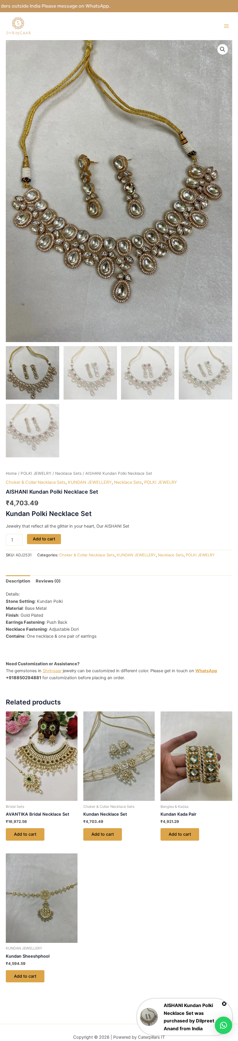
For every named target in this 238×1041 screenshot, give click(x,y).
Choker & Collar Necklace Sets (36, 482)
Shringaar (52, 670)
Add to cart (44, 539)
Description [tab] (18, 581)
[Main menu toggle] (226, 26)
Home (11, 473)
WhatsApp (206, 670)
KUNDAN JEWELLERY (90, 482)
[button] (222, 49)
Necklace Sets (68, 473)
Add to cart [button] (25, 834)
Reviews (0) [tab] (48, 581)
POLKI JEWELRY (36, 473)
